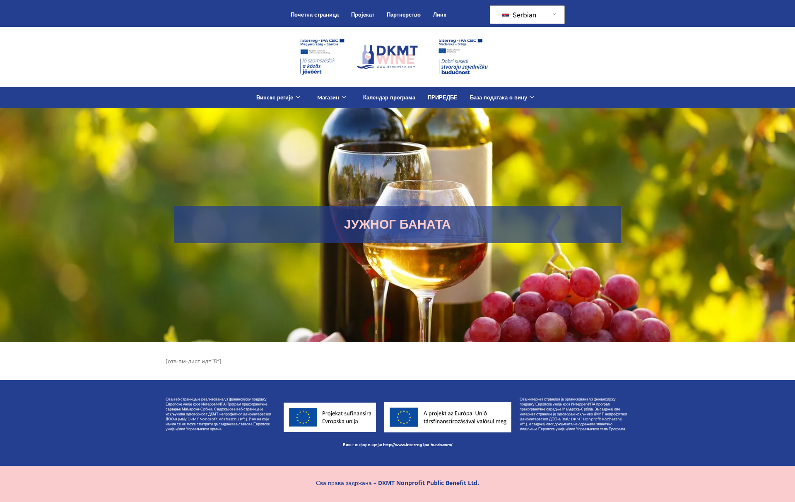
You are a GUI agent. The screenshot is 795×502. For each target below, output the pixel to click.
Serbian (523, 15)
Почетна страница (315, 14)
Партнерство (404, 14)
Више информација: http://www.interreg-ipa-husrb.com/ (398, 444)
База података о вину (498, 97)
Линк (439, 14)
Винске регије (274, 97)
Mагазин (328, 97)
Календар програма (389, 97)
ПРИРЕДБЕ (443, 97)
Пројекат (362, 14)
